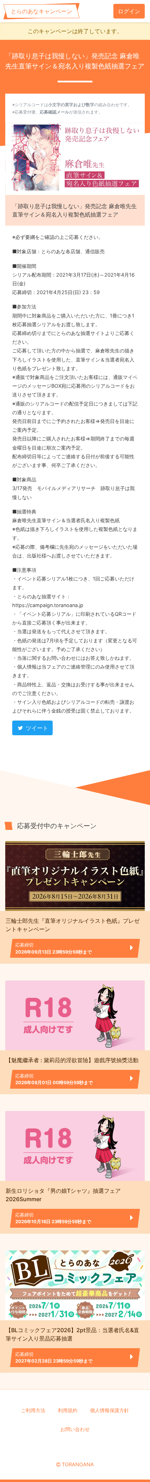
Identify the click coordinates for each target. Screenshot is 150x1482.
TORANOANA (78, 1464)
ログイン (129, 11)
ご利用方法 (33, 1410)
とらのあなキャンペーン (41, 11)
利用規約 (67, 1410)
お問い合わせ (75, 1429)
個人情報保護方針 (109, 1410)
